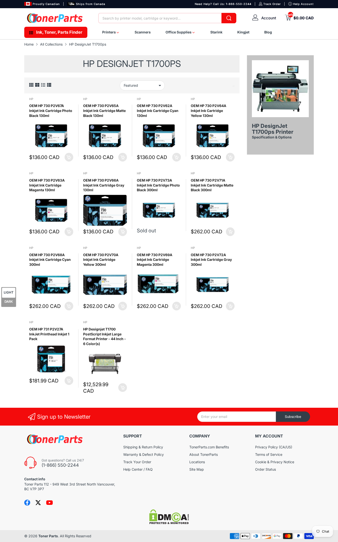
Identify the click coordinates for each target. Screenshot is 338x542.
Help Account (303, 4)
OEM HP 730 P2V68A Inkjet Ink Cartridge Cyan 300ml (50, 260)
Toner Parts (48, 536)
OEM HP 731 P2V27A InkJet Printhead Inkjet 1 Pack (49, 334)
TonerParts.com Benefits (209, 447)
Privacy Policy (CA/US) (273, 447)
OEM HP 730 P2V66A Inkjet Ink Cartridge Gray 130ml (103, 185)
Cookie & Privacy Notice (274, 462)
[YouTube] (49, 503)
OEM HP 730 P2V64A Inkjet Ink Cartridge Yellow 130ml (208, 110)
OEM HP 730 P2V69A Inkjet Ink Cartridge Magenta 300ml (154, 260)
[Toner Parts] (55, 18)
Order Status (265, 469)
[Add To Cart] (69, 157)
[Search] (228, 18)
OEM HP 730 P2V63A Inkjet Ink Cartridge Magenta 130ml (47, 185)
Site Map (196, 469)
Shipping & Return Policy (143, 447)
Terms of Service (268, 454)
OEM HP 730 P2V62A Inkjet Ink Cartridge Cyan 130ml (157, 110)
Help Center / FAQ (138, 469)
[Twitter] (38, 503)
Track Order (272, 4)
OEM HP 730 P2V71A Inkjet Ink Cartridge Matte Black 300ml (212, 185)
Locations (197, 462)
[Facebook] (27, 503)
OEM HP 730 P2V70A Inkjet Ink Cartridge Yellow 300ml (100, 260)
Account (268, 18)
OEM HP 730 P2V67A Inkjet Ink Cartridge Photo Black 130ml (50, 110)
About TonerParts (203, 454)
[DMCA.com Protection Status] (169, 523)
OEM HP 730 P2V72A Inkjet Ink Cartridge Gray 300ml (211, 260)
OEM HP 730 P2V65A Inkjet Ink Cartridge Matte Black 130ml (104, 110)
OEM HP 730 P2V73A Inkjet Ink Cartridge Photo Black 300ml (158, 185)
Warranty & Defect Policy (143, 454)
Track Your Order (137, 462)
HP (31, 99)
